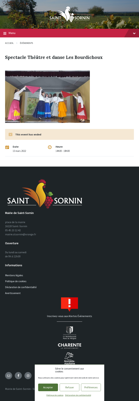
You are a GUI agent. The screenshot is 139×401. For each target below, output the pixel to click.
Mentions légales (14, 275)
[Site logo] (69, 22)
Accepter (48, 387)
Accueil (9, 43)
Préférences (91, 387)
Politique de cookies (54, 395)
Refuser (69, 387)
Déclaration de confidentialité (78, 395)
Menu (11, 33)
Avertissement (13, 293)
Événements (26, 43)
